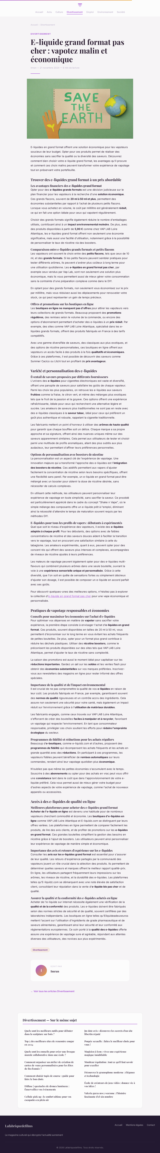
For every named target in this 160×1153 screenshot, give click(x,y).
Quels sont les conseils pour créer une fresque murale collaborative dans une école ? (50, 1053)
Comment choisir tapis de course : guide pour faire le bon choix (49, 1077)
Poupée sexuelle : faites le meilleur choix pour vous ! (109, 1043)
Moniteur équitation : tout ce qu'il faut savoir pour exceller (108, 1064)
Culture (59, 12)
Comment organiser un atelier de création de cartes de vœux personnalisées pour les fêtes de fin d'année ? (49, 1065)
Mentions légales (134, 1125)
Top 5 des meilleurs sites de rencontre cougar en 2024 (49, 1043)
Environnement (105, 12)
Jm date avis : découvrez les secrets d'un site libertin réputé (108, 1032)
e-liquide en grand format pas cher (69, 596)
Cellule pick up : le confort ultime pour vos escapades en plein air (48, 1098)
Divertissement (75, 12)
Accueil (39, 12)
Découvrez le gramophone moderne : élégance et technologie (109, 1074)
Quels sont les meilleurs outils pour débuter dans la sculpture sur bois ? (49, 1032)
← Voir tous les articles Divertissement (52, 991)
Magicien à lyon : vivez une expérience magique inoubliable (105, 1053)
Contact (151, 1125)
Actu (49, 12)
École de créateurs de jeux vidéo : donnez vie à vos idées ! (109, 1084)
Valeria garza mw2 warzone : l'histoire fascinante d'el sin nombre (105, 1095)
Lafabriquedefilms (19, 1126)
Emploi (90, 12)
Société (121, 12)
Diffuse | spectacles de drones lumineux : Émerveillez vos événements (47, 1088)
